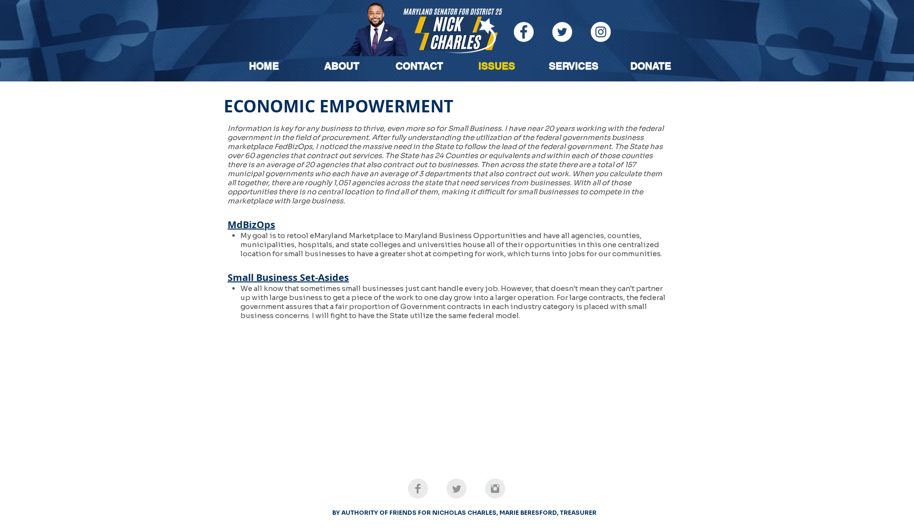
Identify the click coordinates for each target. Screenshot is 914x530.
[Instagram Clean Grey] (495, 489)
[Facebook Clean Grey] (418, 489)
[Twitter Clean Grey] (457, 489)
